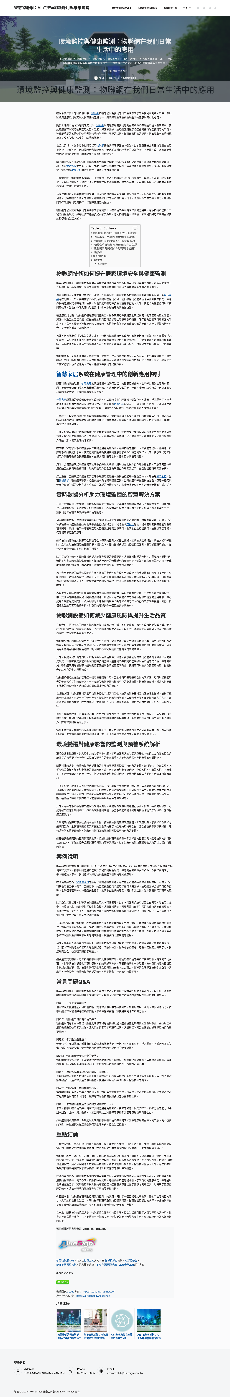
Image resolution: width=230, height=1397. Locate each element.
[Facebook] (198, 8)
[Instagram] (204, 8)
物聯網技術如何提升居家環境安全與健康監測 (115, 233)
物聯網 (95, 113)
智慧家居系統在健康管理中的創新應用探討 (114, 237)
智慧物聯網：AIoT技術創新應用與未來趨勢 (51, 7)
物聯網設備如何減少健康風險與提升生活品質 (115, 244)
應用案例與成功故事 (122, 7)
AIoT (71, 1260)
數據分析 (76, 170)
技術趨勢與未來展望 (148, 7)
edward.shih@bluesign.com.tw (125, 1373)
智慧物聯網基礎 (129, 78)
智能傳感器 (82, 882)
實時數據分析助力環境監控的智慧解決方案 (114, 241)
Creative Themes (64, 1391)
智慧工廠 (89, 1260)
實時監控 (71, 165)
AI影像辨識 (131, 1260)
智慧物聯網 (62, 1260)
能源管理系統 (69, 1264)
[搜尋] (215, 8)
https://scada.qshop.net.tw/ (98, 1291)
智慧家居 (67, 374)
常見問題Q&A (100, 256)
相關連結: (102, 263)
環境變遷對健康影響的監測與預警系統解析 (114, 248)
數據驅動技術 (170, 7)
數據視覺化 (111, 1260)
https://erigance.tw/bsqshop (93, 1296)
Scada (70, 1291)
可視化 (130, 524)
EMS (58, 1264)
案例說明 (98, 252)
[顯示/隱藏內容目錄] (133, 228)
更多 (185, 7)
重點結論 (98, 260)
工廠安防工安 (126, 1264)
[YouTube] (210, 8)
